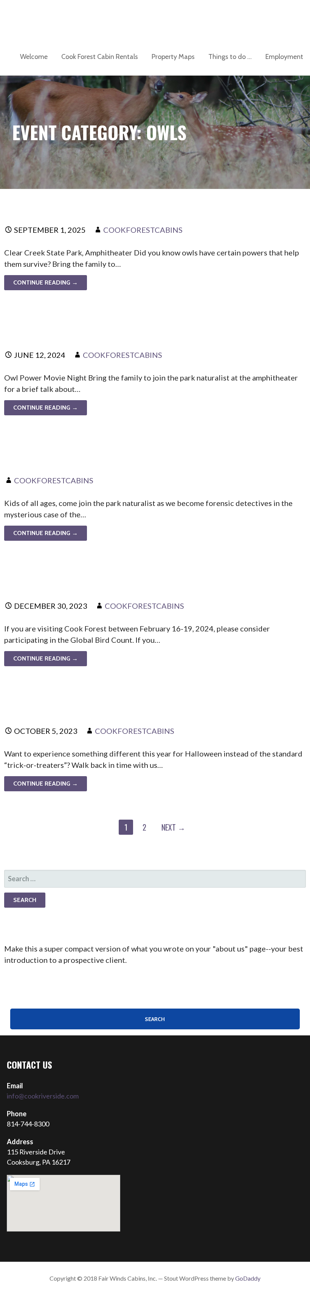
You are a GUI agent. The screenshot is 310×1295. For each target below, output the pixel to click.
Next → (173, 827)
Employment (284, 57)
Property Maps (173, 57)
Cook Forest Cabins (59, 18)
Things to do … (230, 57)
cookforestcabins (143, 229)
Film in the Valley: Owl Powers (97, 203)
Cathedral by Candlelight (84, 705)
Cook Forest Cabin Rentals (99, 57)
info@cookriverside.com (43, 1096)
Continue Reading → (45, 282)
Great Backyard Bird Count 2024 (106, 579)
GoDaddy (247, 1278)
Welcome (34, 57)
